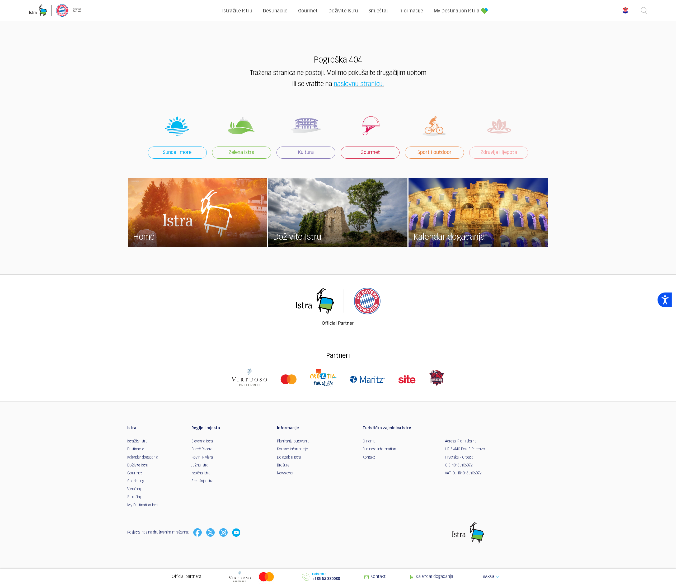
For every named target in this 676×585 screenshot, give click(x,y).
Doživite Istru (343, 11)
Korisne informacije (292, 449)
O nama (369, 441)
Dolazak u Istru (289, 457)
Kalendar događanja (142, 457)
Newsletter (285, 473)
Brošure (283, 465)
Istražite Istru (237, 11)
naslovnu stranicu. (359, 84)
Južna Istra (199, 465)
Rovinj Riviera (202, 457)
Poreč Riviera (201, 449)
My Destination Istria (456, 11)
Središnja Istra (202, 481)
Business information (379, 449)
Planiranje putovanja (293, 441)
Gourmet (308, 11)
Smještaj (378, 11)
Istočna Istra (200, 473)
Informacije (410, 11)
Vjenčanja (135, 489)
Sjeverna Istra (202, 441)
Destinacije (275, 11)
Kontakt (369, 457)
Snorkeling (135, 481)
